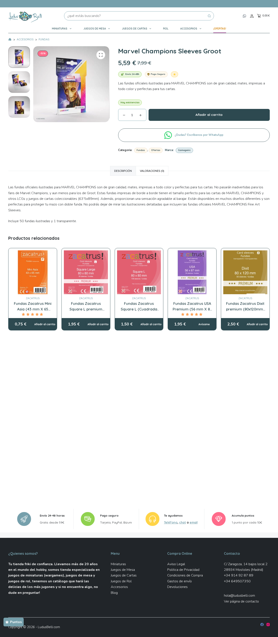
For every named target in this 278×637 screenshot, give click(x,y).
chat (182, 522)
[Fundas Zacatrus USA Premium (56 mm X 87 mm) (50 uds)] (192, 272)
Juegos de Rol (121, 581)
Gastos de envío (179, 581)
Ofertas (155, 150)
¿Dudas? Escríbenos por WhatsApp (199, 135)
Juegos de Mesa (94, 28)
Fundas (141, 150)
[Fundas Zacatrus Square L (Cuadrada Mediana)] (139, 272)
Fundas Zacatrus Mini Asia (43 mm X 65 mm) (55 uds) (32, 309)
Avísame (204, 324)
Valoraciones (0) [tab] (152, 171)
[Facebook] (262, 624)
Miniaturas (59, 28)
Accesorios (188, 28)
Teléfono (170, 522)
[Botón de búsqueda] (209, 15)
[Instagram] (268, 624)
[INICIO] (10, 39)
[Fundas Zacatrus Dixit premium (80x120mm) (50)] (245, 272)
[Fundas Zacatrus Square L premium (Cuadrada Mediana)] (86, 272)
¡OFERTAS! (219, 28)
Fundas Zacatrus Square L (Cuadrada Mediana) (139, 309)
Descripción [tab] (123, 171)
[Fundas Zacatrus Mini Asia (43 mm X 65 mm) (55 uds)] (32, 272)
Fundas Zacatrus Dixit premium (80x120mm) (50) (245, 309)
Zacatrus (33, 298)
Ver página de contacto (241, 601)
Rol (165, 28)
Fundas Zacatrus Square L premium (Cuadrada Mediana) (85, 309)
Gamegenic (184, 150)
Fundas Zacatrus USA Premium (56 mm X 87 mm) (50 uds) (192, 309)
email (194, 522)
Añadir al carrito (209, 115)
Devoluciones (177, 586)
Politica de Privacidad (183, 569)
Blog (114, 592)
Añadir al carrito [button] (44, 324)
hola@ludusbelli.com (239, 595)
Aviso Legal (176, 564)
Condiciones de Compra (185, 575)
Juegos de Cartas (134, 28)
